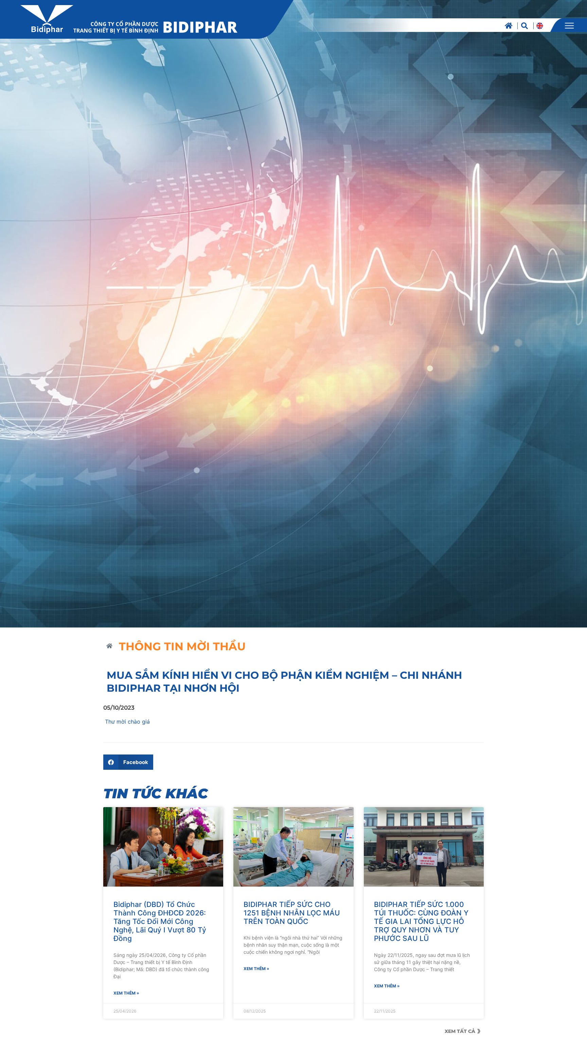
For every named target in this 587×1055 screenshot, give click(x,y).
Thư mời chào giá (126, 721)
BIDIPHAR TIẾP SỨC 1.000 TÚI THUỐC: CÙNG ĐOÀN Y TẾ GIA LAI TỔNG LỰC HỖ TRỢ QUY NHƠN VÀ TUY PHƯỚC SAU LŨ (421, 921)
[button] (128, 762)
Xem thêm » (126, 993)
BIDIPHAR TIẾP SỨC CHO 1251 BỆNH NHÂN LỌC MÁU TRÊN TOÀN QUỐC (292, 913)
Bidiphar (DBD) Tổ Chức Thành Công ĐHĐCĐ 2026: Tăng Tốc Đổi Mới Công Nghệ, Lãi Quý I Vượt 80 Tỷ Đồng (159, 921)
